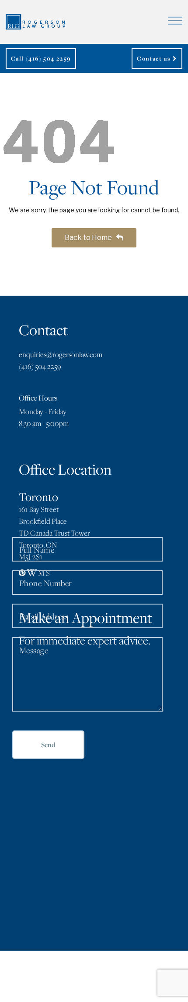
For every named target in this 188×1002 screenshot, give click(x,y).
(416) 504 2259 (40, 366)
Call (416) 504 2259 (41, 58)
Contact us (154, 58)
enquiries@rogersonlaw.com (60, 354)
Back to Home (89, 237)
